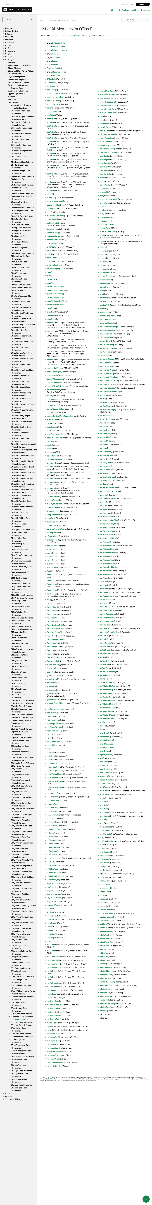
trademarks (124, 1079)
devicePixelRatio (53, 455)
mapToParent (52, 990)
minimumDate (53, 1033)
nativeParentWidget (108, 134)
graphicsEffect (53, 699)
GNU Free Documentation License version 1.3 (62, 1079)
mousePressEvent (107, 98)
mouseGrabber (53, 1065)
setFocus (103, 444)
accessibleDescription (56, 93)
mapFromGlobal (53, 956)
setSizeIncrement (107, 617)
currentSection (53, 405)
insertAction (52, 793)
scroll (102, 290)
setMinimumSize (107, 552)
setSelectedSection (108, 606)
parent (102, 181)
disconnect (51, 462)
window (103, 963)
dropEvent (51, 518)
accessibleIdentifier (55, 97)
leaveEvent (51, 923)
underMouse (105, 877)
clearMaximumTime (55, 293)
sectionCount (105, 301)
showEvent (104, 732)
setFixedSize (105, 433)
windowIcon (105, 978)
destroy (50, 448)
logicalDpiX (51, 933)
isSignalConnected (54, 858)
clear (49, 272)
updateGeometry (107, 909)
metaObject (52, 1022)
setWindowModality (108, 700)
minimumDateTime (54, 1037)
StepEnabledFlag (59, 71)
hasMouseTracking (54, 727)
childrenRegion (53, 268)
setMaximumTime (107, 534)
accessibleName (53, 100)
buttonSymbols (53, 222)
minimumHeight (53, 1040)
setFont (103, 458)
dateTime (51, 430)
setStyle (103, 639)
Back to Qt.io (9, 4)
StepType (56, 75)
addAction (51, 115)
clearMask (51, 283)
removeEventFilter (107, 231)
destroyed (51, 452)
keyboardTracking (54, 905)
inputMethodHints (54, 777)
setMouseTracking (107, 567)
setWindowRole (106, 711)
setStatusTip (105, 635)
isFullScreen (52, 825)
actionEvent (52, 104)
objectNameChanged (108, 148)
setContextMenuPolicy (109, 380)
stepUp (103, 819)
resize (102, 261)
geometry (51, 671)
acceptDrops (52, 89)
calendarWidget (53, 236)
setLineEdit (104, 502)
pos (101, 195)
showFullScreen (106, 740)
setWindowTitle (106, 718)
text (101, 837)
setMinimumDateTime (109, 545)
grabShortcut (52, 693)
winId (102, 960)
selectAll (103, 308)
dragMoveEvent (53, 514)
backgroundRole (53, 204)
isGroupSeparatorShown (57, 829)
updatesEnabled (106, 916)
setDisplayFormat (107, 419)
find (48, 571)
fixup (49, 599)
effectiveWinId (53, 536)
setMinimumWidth (107, 563)
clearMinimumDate (55, 297)
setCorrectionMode (108, 384)
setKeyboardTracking (108, 491)
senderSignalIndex (107, 315)
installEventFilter (54, 800)
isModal (50, 843)
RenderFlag (56, 53)
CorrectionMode (58, 46)
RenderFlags (56, 57)
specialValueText (106, 779)
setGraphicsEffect (107, 476)
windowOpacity (106, 989)
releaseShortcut (106, 224)
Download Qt (143, 4)
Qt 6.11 (42, 20)
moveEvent (104, 123)
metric (49, 1026)
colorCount (51, 319)
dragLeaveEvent (53, 510)
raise (102, 206)
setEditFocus (105, 422)
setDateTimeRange (107, 409)
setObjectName (106, 570)
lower (49, 941)
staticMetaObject (107, 794)
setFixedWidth (106, 440)
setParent (104, 581)
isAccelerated (52, 807)
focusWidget (52, 646)
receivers (103, 210)
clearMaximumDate (55, 286)
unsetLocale (105, 891)
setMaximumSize (107, 527)
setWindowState (107, 714)
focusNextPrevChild (55, 621)
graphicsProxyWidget (55, 703)
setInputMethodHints (109, 487)
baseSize (50, 212)
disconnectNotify (54, 496)
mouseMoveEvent (107, 91)
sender (103, 312)
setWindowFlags (107, 693)
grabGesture (52, 679)
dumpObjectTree (53, 525)
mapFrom (51, 944)
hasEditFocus (52, 712)
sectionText (104, 304)
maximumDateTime (55, 1004)
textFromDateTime (107, 841)
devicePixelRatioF (54, 459)
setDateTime (105, 405)
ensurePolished (53, 545)
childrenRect (52, 264)
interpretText (52, 804)
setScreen (104, 603)
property (103, 202)
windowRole (105, 992)
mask (49, 997)
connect (50, 322)
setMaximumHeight (108, 523)
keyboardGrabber (54, 901)
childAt (50, 246)
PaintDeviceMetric (59, 50)
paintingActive (106, 174)
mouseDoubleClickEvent (57, 1062)
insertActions (52, 796)
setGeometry (105, 469)
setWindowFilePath (108, 686)
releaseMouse (105, 220)
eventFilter (51, 567)
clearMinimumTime (55, 304)
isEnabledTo (52, 822)
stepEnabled (105, 812)
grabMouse (51, 686)
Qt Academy (124, 10)
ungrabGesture (106, 880)
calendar (50, 228)
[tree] (18, 564)
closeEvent (51, 311)
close (49, 308)
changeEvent (52, 239)
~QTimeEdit (52, 86)
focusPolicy (51, 635)
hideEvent (51, 752)
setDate (103, 398)
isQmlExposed (53, 847)
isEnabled (51, 818)
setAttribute (105, 341)
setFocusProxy (106, 455)
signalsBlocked (106, 754)
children (50, 261)
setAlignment (105, 337)
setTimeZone (105, 664)
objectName (105, 145)
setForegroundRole (107, 462)
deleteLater (51, 441)
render (102, 235)
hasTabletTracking (54, 730)
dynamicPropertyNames (57, 528)
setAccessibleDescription (110, 326)
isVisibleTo (51, 865)
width (102, 949)
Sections (54, 64)
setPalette (104, 577)
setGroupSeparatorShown (110, 480)
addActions (51, 190)
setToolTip (104, 668)
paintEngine (105, 156)
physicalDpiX (105, 188)
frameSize (51, 668)
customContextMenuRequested (60, 416)
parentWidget (105, 184)
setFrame (104, 466)
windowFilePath (106, 967)
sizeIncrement (105, 772)
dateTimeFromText (54, 437)
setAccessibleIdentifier (109, 330)
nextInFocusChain (107, 137)
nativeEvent (105, 130)
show (102, 729)
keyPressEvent (53, 883)
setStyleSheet (105, 642)
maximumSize (52, 1011)
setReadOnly (105, 599)
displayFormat (53, 500)
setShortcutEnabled (108, 613)
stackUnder (104, 783)
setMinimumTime (107, 559)
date (49, 423)
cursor (49, 412)
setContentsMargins (108, 373)
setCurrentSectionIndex (109, 391)
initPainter (51, 763)
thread (102, 844)
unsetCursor (105, 884)
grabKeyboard (52, 682)
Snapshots (145, 10)
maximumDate (53, 1001)
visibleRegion (105, 931)
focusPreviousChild (55, 639)
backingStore (52, 208)
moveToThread (106, 127)
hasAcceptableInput (55, 709)
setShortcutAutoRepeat (109, 610)
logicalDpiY (51, 937)
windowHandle (106, 974)
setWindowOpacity (108, 707)
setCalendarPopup (107, 366)
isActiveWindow (53, 811)
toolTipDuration (106, 870)
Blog (132, 4)
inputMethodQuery (55, 781)
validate (103, 924)
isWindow (51, 872)
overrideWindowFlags (109, 152)
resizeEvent (104, 268)
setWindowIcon (106, 696)
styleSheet (104, 826)
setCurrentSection (107, 387)
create (49, 395)
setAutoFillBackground (109, 344)
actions (50, 107)
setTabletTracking (107, 653)
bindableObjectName (55, 215)
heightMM (51, 745)
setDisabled (105, 415)
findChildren (52, 584)
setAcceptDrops (106, 323)
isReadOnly (51, 854)
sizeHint (103, 761)
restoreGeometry (107, 276)
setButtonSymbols (107, 359)
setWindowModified (108, 704)
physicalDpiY (105, 192)
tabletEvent (104, 830)
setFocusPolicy (106, 451)
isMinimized (52, 840)
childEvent (51, 257)
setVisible (104, 678)
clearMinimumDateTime (56, 301)
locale (49, 930)
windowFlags (105, 971)
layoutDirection (53, 919)
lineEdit (50, 926)
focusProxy (51, 643)
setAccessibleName (108, 333)
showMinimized (106, 747)
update (103, 895)
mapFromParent (53, 963)
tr (100, 873)
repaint (103, 247)
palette (103, 177)
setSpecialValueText (108, 631)
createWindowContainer (57, 399)
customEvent (52, 419)
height (49, 734)
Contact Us (126, 4)
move (102, 116)
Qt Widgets (52, 20)
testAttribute (105, 833)
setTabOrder (105, 646)
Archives (135, 10)
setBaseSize (105, 351)
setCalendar (105, 362)
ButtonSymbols (58, 42)
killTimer (50, 908)
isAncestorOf (52, 814)
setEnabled (104, 426)
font (48, 650)
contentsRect (52, 375)
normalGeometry (107, 141)
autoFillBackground (55, 201)
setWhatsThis (105, 682)
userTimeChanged (107, 920)
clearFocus (51, 279)
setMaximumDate (107, 516)
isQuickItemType (53, 850)
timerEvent (104, 859)
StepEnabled (56, 68)
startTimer (104, 787)
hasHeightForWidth (55, 723)
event (49, 553)
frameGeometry (53, 664)
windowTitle (105, 999)
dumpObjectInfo (53, 521)
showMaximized (106, 743)
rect (101, 213)
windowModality (107, 985)
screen (102, 286)
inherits (50, 759)
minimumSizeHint (54, 1047)
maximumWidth (53, 1019)
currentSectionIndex (55, 408)
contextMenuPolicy (55, 386)
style (102, 823)
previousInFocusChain (109, 199)
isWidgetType (52, 868)
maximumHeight (53, 1008)
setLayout (104, 494)
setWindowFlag (106, 689)
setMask (103, 509)
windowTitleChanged (108, 1003)
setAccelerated (106, 319)
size (101, 758)
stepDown (104, 808)
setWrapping (105, 722)
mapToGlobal (52, 983)
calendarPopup (53, 232)
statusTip (104, 797)
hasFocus (51, 716)
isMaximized (52, 836)
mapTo (49, 971)
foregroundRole (53, 661)
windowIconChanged (108, 981)
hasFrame (51, 719)
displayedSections (54, 503)
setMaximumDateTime (109, 520)
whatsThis (104, 934)
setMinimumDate (107, 541)
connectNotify (53, 368)
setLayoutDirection (107, 498)
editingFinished (53, 532)
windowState (105, 996)
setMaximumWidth (108, 538)
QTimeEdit (77, 35)
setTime (103, 657)
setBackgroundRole (108, 348)
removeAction (105, 228)
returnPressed (106, 279)
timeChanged (105, 851)
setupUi (103, 725)
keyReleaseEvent (54, 894)
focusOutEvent (53, 628)
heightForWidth (53, 741)
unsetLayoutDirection (109, 888)
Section (55, 60)
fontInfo (50, 653)
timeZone (104, 855)
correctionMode (53, 389)
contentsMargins (54, 371)
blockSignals (52, 219)
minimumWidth (53, 1058)
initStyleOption (53, 766)
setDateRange (105, 402)
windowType (105, 1007)
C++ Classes (62, 20)
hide (49, 748)
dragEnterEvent (53, 507)
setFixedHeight (106, 430)
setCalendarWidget (108, 369)
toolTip (102, 866)
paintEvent (104, 163)
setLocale (104, 505)
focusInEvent (52, 607)
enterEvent (51, 549)
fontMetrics (52, 657)
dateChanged (52, 426)
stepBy (103, 801)
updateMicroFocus (107, 913)
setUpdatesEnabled (108, 675)
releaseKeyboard (107, 217)
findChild (51, 574)
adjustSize (51, 194)
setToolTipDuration (107, 671)
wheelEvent (104, 938)
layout (49, 915)
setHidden (104, 484)
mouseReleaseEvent (108, 109)
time (102, 848)
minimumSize (52, 1044)
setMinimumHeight (108, 548)
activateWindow (53, 111)
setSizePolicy (105, 624)
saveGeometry (106, 283)
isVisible (50, 861)
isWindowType (53, 879)
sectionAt (104, 297)
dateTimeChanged (54, 434)
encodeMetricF (53, 539)
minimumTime (53, 1055)
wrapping (104, 1010)
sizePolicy (104, 776)
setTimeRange (105, 660)
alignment (51, 197)
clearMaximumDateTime (57, 290)
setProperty (105, 592)
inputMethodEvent (55, 774)
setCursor (104, 395)
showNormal (105, 750)
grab (49, 675)
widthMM (104, 956)
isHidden (50, 832)
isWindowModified (55, 876)
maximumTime (53, 1015)
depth (49, 445)
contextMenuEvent (55, 378)
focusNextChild (53, 617)
